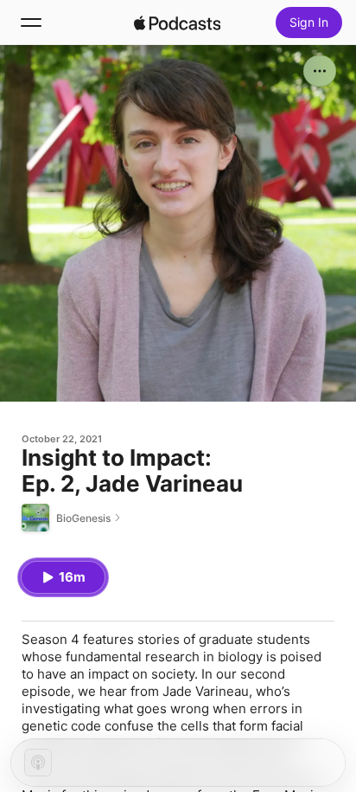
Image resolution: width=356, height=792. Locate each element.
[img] (177, 22)
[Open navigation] (31, 22)
